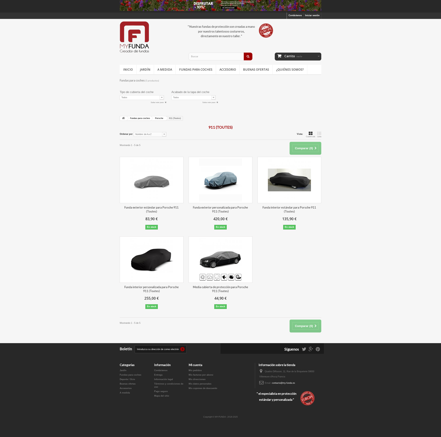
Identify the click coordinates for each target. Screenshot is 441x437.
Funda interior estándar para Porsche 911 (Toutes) (289, 209)
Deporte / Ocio (127, 379)
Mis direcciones (197, 379)
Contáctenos (295, 15)
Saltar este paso (157, 102)
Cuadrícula (310, 136)
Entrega (158, 375)
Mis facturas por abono (201, 375)
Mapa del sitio (161, 396)
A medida (164, 70)
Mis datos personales (200, 384)
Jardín (145, 70)
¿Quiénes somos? (290, 70)
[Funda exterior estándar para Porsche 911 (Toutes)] (151, 180)
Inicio (128, 70)
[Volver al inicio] (123, 118)
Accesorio (227, 70)
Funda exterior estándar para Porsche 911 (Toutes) (151, 209)
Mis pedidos (195, 370)
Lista (319, 136)
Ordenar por (126, 134)
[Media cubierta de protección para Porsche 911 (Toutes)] (220, 259)
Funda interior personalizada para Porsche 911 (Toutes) (151, 289)
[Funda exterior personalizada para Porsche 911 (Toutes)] (220, 180)
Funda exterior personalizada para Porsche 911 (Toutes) (220, 209)
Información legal (163, 379)
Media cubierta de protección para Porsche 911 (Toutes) (220, 289)
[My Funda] (151, 37)
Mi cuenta (195, 365)
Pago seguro (161, 391)
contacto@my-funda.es (283, 383)
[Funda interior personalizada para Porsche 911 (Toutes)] (151, 259)
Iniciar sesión (312, 15)
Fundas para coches (195, 70)
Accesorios (126, 388)
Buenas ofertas (256, 70)
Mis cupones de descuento (203, 388)
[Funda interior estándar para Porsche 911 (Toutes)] (289, 180)
